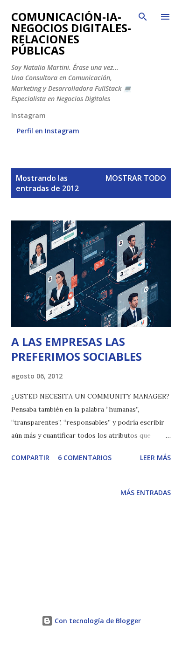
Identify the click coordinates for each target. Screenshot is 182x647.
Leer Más (155, 457)
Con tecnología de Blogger (97, 620)
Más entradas (145, 492)
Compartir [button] (30, 457)
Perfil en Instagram (48, 130)
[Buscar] (142, 16)
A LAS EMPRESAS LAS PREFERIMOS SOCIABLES (76, 349)
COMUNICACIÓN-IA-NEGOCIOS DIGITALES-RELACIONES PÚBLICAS (71, 33)
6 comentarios (85, 457)
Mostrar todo (135, 178)
